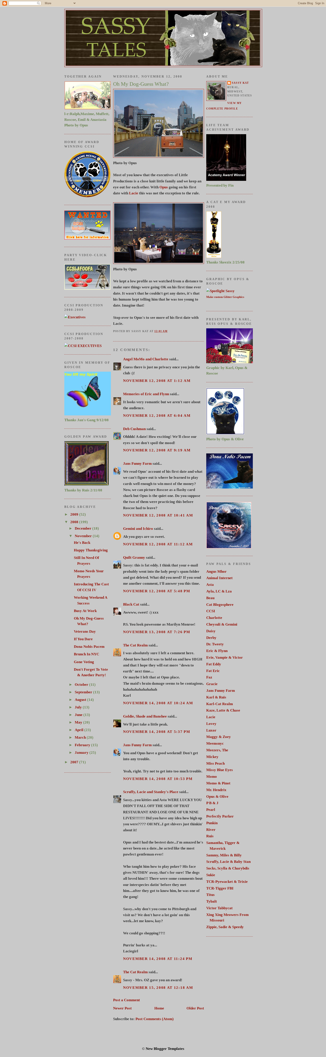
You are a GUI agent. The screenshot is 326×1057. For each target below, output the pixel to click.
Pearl (210, 810)
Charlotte (214, 618)
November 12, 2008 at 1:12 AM (157, 381)
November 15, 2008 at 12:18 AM (158, 987)
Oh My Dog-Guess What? (141, 84)
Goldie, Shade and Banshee (145, 716)
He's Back (82, 542)
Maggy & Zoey (218, 737)
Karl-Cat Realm (219, 704)
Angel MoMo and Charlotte (145, 359)
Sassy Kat (240, 83)
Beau (210, 598)
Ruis (210, 836)
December (83, 528)
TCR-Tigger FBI (220, 888)
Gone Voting (84, 662)
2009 (74, 514)
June (79, 715)
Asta (210, 584)
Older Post (195, 1008)
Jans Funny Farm (137, 463)
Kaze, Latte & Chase (223, 710)
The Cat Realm (135, 645)
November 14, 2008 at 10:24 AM (158, 703)
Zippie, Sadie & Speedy (225, 927)
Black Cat (131, 604)
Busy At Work (85, 611)
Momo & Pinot (218, 783)
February (83, 745)
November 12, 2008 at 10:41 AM (158, 515)
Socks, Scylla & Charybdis (227, 868)
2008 (74, 522)
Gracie (212, 684)
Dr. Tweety (215, 644)
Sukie (210, 875)
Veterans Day (85, 631)
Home (159, 1008)
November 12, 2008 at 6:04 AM (157, 415)
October (82, 684)
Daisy (211, 631)
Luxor (211, 730)
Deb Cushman (134, 429)
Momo (211, 776)
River (211, 830)
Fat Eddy (213, 664)
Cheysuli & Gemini (221, 624)
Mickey (212, 757)
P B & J (212, 803)
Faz (209, 677)
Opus (163, 187)
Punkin (212, 823)
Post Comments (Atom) (155, 1019)
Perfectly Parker (220, 816)
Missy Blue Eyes (219, 770)
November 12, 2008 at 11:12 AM (158, 544)
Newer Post (122, 1008)
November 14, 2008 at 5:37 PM (156, 732)
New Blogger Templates (165, 1049)
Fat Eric (213, 671)
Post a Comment (126, 1000)
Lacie (133, 193)
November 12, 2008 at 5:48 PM (156, 591)
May (79, 722)
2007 (74, 762)
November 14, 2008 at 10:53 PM (157, 779)
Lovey (211, 724)
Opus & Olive (217, 796)
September (84, 692)
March (81, 737)
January (82, 752)
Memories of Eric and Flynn (146, 394)
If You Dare (83, 639)
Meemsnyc (215, 743)
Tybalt (211, 901)
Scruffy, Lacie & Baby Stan (228, 862)
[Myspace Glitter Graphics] (75, 317)
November (84, 536)
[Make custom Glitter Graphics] (220, 291)
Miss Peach (215, 763)
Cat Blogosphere (220, 604)
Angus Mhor (216, 571)
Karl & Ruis (216, 697)
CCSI (210, 611)
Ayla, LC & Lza (219, 591)
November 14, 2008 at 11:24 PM (157, 959)
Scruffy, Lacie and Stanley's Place (150, 792)
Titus (210, 895)
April (79, 730)
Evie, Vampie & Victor (224, 657)
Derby (211, 638)
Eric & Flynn (217, 651)
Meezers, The (217, 750)
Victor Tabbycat (219, 908)
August (81, 700)
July (79, 707)
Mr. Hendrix (216, 790)
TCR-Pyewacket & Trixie (227, 882)
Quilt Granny (134, 557)
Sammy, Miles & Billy (224, 855)
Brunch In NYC (86, 654)
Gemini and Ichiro (138, 529)
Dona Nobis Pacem (89, 646)
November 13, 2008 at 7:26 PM (156, 632)
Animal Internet (219, 578)
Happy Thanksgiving (91, 550)
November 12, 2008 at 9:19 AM (157, 450)
